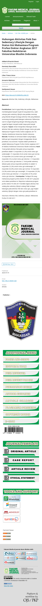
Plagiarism (27, 20)
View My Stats (8, 586)
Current (7, 16)
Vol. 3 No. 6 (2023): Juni (21, 33)
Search (21, 28)
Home (3, 33)
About (36, 20)
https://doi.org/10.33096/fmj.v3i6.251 (17, 95)
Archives (7, 20)
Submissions (17, 20)
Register (31, 1)
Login (37, 1)
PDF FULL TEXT (9, 264)
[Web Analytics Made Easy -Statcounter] (8, 584)
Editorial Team (31, 16)
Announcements (18, 16)
